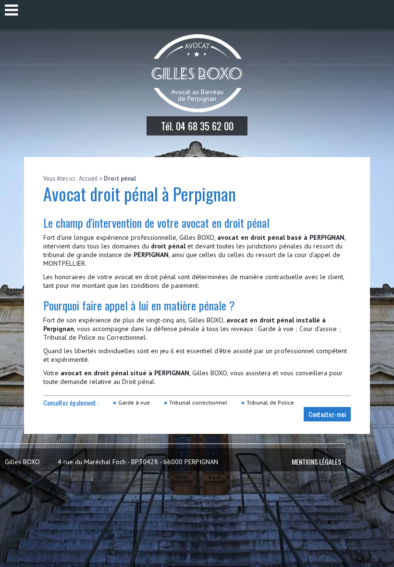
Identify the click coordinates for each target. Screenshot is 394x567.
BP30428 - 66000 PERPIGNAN (111, 461)
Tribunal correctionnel (198, 402)
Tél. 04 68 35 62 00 (197, 126)
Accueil (88, 178)
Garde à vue (134, 402)
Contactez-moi (327, 414)
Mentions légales (316, 461)
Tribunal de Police (69, 337)
